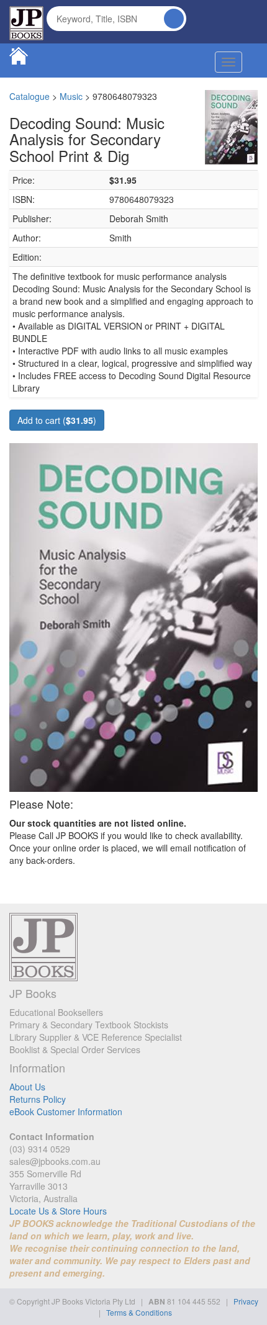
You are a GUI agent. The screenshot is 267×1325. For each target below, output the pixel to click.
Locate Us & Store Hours (58, 1211)
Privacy (245, 1301)
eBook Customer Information (65, 1111)
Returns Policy (37, 1099)
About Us (27, 1086)
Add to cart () (56, 420)
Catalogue (29, 96)
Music (71, 96)
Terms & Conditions (139, 1312)
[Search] (174, 19)
